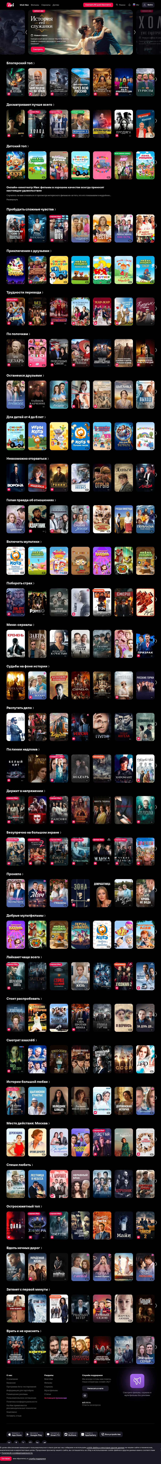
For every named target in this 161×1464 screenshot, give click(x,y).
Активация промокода (55, 1398)
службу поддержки (37, 1458)
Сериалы (48, 1386)
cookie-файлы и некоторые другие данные (105, 1447)
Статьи (47, 1394)
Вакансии (11, 1383)
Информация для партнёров (19, 1390)
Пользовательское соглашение (21, 1398)
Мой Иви (48, 1379)
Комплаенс (11, 1412)
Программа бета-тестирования (21, 1386)
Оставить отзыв (13, 1416)
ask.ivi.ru (86, 1402)
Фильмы (48, 1383)
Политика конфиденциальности (21, 1402)
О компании (12, 1379)
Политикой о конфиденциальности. (17, 1453)
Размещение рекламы (17, 1394)
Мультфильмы (51, 1390)
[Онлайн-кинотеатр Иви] (10, 5)
